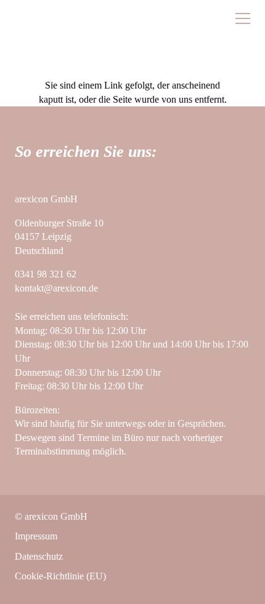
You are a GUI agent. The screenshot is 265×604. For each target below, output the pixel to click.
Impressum (36, 536)
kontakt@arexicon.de (56, 288)
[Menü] (242, 18)
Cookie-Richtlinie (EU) (60, 576)
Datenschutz (39, 556)
